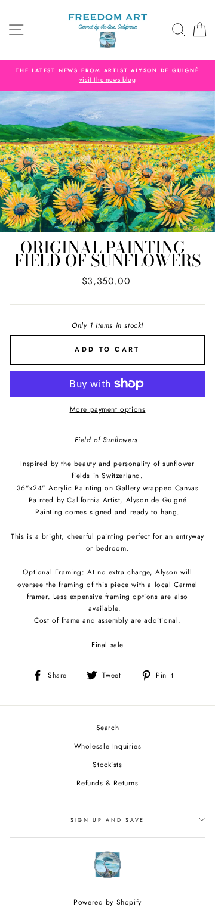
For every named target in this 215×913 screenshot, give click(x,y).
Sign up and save (107, 820)
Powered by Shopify (107, 902)
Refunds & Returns (107, 783)
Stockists (107, 764)
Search (107, 727)
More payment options (108, 409)
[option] (107, 75)
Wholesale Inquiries (107, 746)
